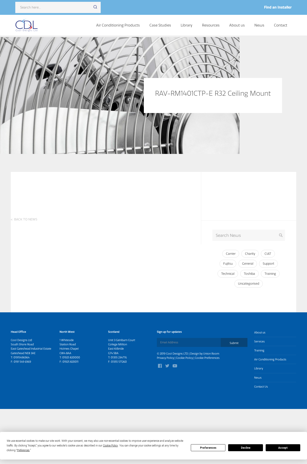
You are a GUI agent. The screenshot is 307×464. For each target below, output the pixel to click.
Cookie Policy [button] (110, 445)
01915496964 (21, 357)
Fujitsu (228, 264)
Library (186, 25)
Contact (280, 25)
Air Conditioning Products (118, 25)
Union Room (211, 353)
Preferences (208, 447)
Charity (250, 254)
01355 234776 (119, 357)
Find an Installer (278, 7)
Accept (283, 447)
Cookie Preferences (207, 358)
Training (270, 274)
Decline (245, 447)
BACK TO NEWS (25, 219)
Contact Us (261, 386)
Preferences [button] (23, 450)
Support (268, 264)
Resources (211, 25)
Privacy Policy (165, 358)
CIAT (268, 254)
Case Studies (160, 25)
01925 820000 (71, 357)
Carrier (231, 254)
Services (259, 341)
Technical (227, 274)
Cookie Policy (184, 358)
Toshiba (249, 274)
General (247, 264)
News (259, 25)
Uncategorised (248, 284)
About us (237, 25)
